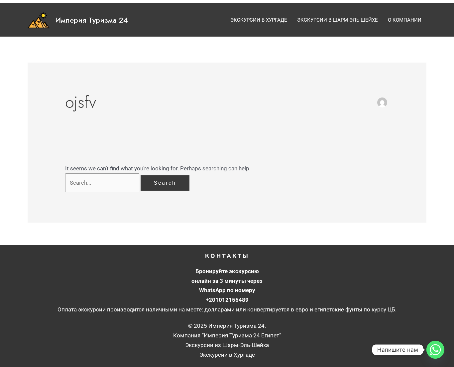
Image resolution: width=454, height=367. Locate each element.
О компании (404, 20)
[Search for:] (103, 182)
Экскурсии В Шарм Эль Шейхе (337, 20)
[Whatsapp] (435, 350)
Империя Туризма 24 (91, 20)
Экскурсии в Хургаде (258, 20)
